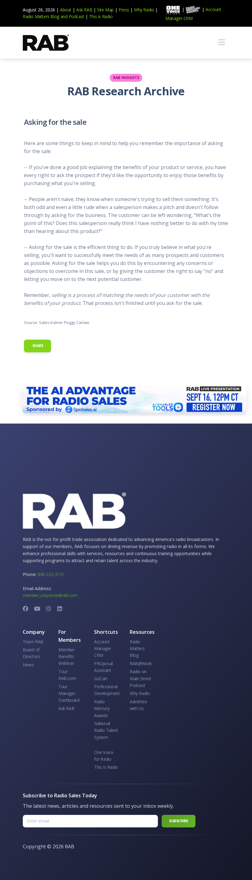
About (65, 10)
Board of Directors (31, 653)
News (28, 665)
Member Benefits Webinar (66, 656)
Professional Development (107, 690)
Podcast (76, 16)
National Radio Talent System (106, 730)
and (64, 16)
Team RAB (33, 642)
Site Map (105, 10)
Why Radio (144, 10)
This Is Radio (106, 767)
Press (124, 10)
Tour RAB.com (67, 675)
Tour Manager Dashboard (68, 693)
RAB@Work (141, 663)
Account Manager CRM (102, 648)
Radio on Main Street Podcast (141, 678)
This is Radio (101, 16)
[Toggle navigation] (221, 42)
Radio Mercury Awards (101, 708)
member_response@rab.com (50, 595)
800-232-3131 (51, 574)
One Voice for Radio (103, 755)
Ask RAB (84, 10)
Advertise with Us (138, 705)
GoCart (101, 678)
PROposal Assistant (103, 667)
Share (37, 345)
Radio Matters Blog (41, 16)
